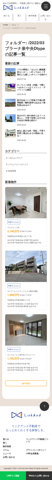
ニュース (7, 453)
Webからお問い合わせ (39, 475)
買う (19, 15)
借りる (6, 15)
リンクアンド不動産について (37, 440)
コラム (6, 449)
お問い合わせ (9, 456)
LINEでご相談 (13, 475)
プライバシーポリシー (36, 449)
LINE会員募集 (32, 453)
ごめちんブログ (15, 157)
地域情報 (12, 170)
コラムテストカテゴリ (18, 164)
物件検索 (32, 15)
